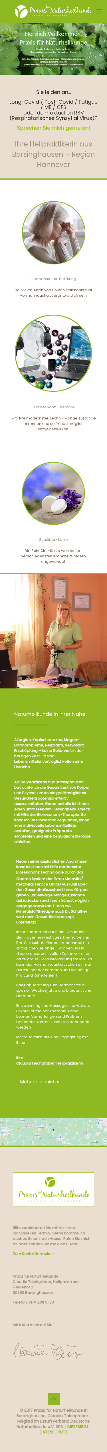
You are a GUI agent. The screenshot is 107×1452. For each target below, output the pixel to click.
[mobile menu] (99, 11)
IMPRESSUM (77, 1426)
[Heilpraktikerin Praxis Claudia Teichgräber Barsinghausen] (53, 11)
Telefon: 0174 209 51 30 (33, 1302)
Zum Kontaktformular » (33, 1253)
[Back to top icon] (54, 1399)
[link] (53, 1132)
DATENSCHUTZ (54, 1432)
